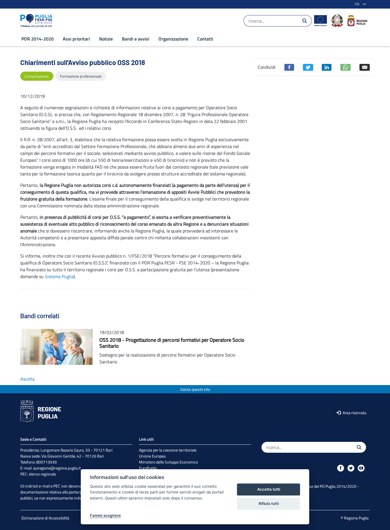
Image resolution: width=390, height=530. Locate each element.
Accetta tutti (268, 489)
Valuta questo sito (195, 389)
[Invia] (304, 20)
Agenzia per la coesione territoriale (167, 450)
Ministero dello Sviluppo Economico (168, 462)
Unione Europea (152, 456)
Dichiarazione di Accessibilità (45, 518)
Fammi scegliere (105, 515)
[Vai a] (37, 21)
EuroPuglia (148, 468)
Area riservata (354, 413)
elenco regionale (42, 474)
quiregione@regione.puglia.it (57, 468)
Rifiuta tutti (269, 503)
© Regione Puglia (355, 518)
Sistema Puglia (59, 276)
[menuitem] (37, 38)
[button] (359, 4)
